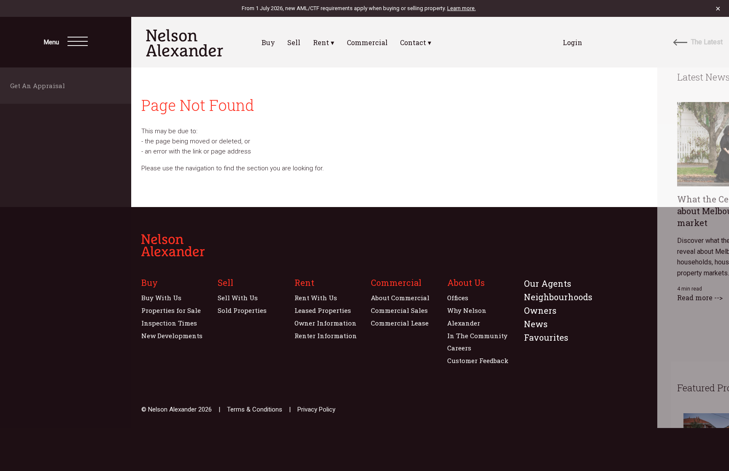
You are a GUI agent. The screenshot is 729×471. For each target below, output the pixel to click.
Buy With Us (161, 297)
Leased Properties (322, 310)
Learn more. (461, 8)
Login (572, 42)
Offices (457, 297)
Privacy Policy (316, 409)
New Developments (171, 335)
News (536, 323)
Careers (459, 348)
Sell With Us (238, 297)
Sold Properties (242, 310)
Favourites (546, 337)
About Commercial (400, 297)
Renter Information (325, 335)
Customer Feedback (477, 360)
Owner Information (325, 323)
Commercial (367, 42)
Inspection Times (169, 323)
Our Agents (547, 283)
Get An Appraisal (40, 85)
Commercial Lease (400, 323)
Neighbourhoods (558, 296)
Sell (293, 42)
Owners (540, 310)
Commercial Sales (399, 310)
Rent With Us (315, 297)
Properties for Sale (171, 310)
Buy (268, 42)
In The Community (477, 335)
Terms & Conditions (254, 409)
